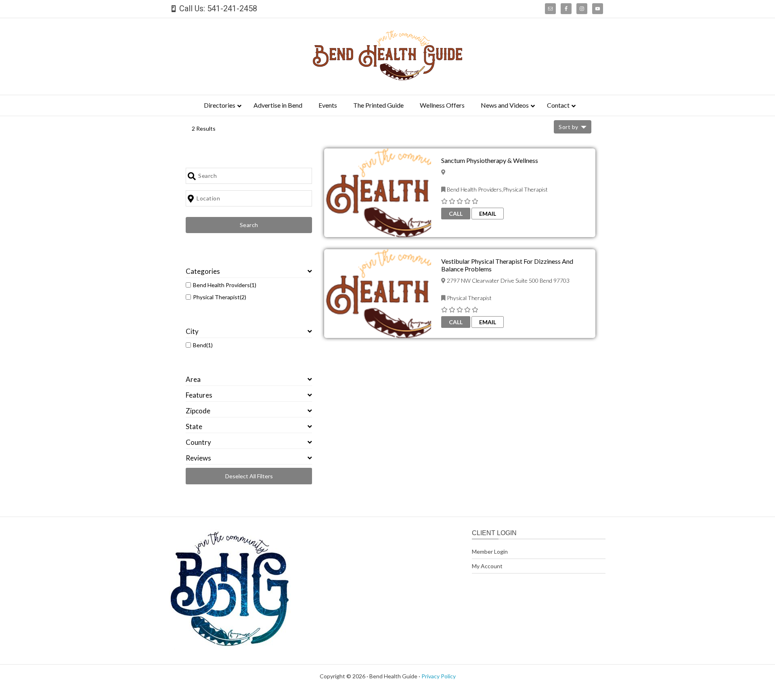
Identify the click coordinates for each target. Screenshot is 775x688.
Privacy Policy (438, 676)
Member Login (490, 551)
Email (487, 213)
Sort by (568, 126)
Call (456, 213)
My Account (487, 566)
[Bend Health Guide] (387, 77)
